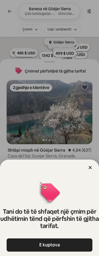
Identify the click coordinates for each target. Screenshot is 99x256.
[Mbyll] (90, 167)
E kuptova (49, 245)
